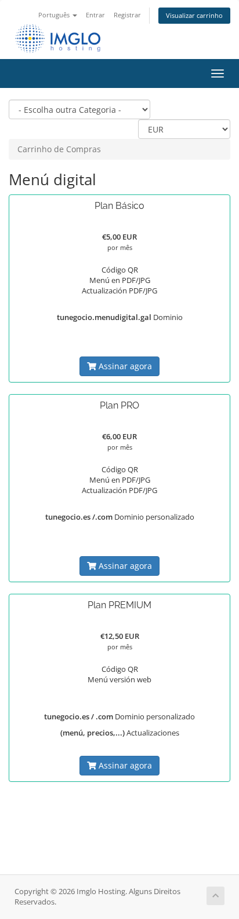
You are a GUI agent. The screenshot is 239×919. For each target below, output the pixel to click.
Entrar (95, 14)
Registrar (127, 14)
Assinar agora (124, 366)
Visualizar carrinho (194, 15)
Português (54, 14)
